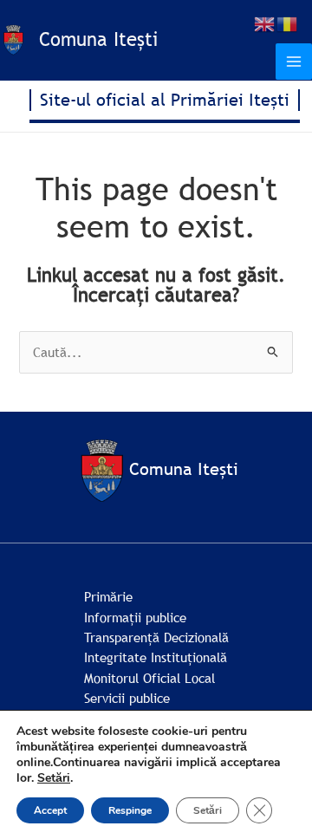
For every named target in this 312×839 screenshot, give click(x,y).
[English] (265, 22)
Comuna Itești (98, 39)
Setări (53, 778)
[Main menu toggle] (294, 61)
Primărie (108, 596)
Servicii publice (127, 697)
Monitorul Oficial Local (149, 677)
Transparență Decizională (156, 637)
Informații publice (135, 617)
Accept (50, 810)
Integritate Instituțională (155, 657)
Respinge (130, 810)
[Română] (287, 22)
